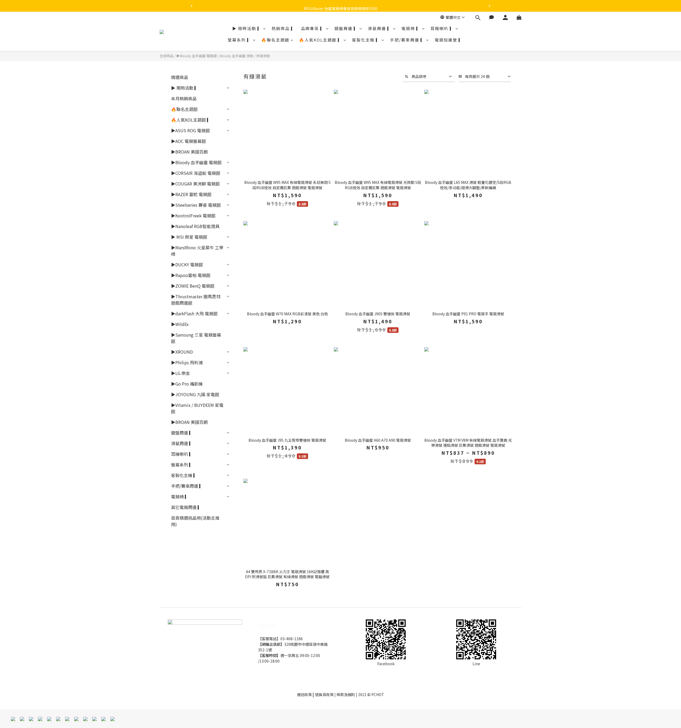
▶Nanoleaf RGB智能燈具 (195, 226)
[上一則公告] (191, 5)
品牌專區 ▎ (313, 28)
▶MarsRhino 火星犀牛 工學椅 (197, 250)
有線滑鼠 (263, 55)
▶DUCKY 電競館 (187, 264)
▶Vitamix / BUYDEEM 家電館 (197, 408)
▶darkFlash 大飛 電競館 (194, 313)
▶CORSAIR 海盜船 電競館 (195, 173)
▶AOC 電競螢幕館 (188, 141)
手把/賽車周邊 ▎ (407, 40)
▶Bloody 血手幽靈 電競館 (196, 55)
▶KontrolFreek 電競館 (193, 215)
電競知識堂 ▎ (449, 40)
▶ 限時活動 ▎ (247, 28)
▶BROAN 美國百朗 (189, 151)
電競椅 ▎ (411, 28)
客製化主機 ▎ (366, 40)
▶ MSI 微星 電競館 (189, 237)
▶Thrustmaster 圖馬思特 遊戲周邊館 (196, 299)
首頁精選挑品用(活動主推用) (195, 521)
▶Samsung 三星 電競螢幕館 (196, 338)
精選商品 (179, 77)
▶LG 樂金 (180, 373)
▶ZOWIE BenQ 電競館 (192, 286)
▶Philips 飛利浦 (187, 362)
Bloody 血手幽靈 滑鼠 (236, 55)
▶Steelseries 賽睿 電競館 (196, 205)
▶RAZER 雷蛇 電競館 (191, 194)
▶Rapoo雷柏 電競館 (190, 275)
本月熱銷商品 (184, 98)
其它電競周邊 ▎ (186, 507)
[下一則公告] (489, 5)
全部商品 (166, 55)
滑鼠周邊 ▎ (380, 28)
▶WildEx (180, 324)
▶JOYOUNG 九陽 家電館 (195, 394)
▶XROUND (182, 352)
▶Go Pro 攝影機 (187, 383)
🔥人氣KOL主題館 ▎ (320, 40)
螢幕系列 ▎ (240, 40)
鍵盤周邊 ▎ (346, 28)
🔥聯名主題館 (275, 40)
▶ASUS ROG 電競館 (190, 130)
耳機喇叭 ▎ (442, 28)
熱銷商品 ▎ (284, 28)
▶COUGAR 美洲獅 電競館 (195, 183)
